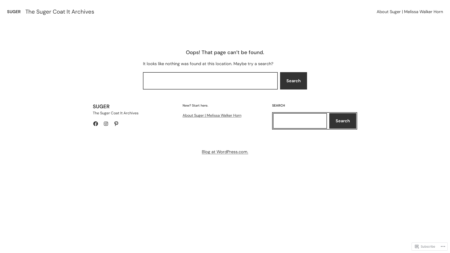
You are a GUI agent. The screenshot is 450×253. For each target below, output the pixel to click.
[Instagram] (106, 123)
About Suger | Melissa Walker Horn (410, 12)
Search (293, 81)
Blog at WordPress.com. (225, 152)
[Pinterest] (116, 123)
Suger (14, 12)
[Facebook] (95, 123)
